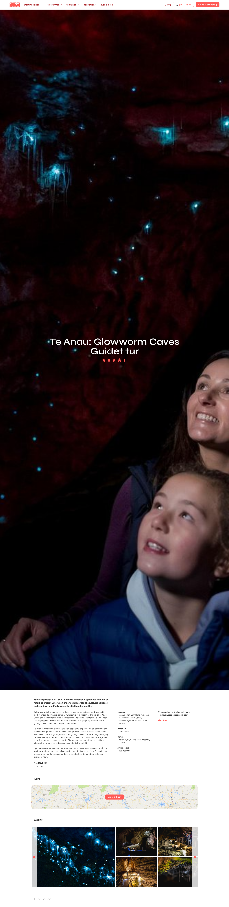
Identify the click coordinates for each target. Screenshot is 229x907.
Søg (169, 4)
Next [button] (195, 857)
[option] (73, 857)
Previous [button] (34, 857)
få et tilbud (163, 720)
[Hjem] (15, 5)
